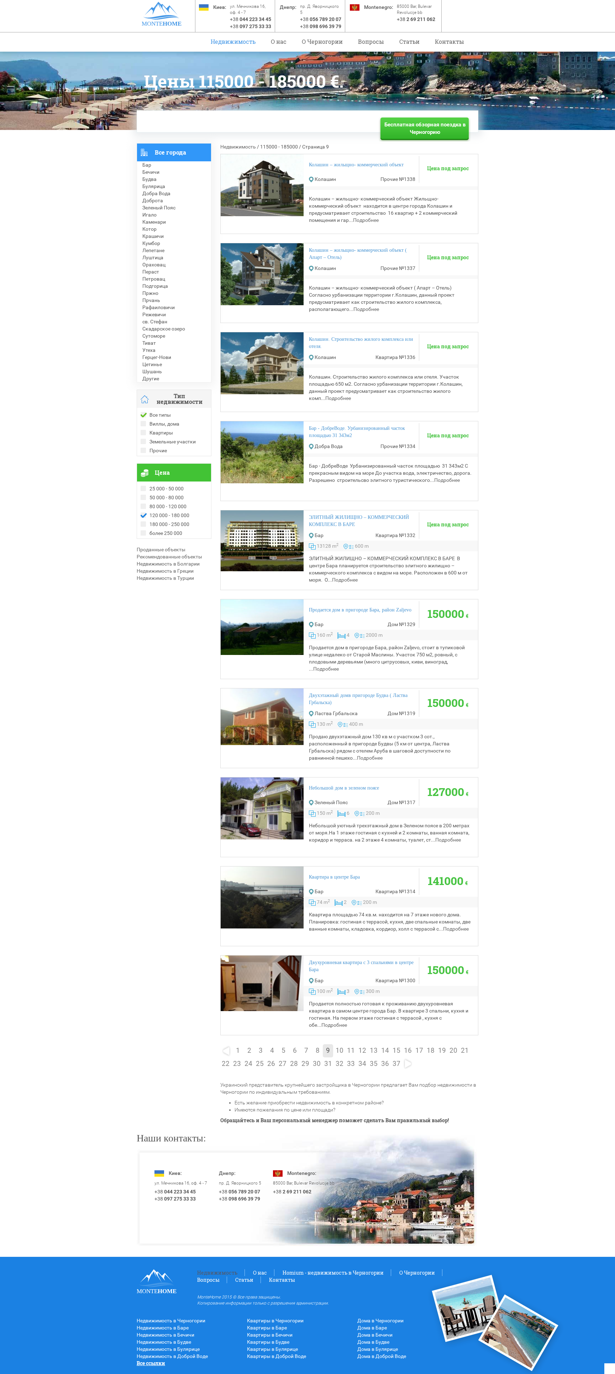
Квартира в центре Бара (334, 877)
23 (237, 1064)
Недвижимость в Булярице (168, 1349)
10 (339, 1051)
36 (385, 1064)
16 (408, 1051)
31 (328, 1064)
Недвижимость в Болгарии (168, 564)
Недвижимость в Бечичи (165, 1335)
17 (419, 1051)
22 (226, 1064)
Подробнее (366, 220)
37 (396, 1064)
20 (453, 1051)
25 (260, 1064)
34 (362, 1064)
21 (465, 1051)
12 (362, 1051)
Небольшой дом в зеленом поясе (344, 788)
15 (396, 1051)
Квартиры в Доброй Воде (276, 1356)
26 (271, 1064)
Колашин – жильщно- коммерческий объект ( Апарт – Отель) (358, 254)
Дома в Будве (373, 1342)
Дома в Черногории (380, 1320)
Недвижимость (233, 41)
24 (248, 1064)
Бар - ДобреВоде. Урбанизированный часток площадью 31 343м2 (357, 432)
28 (294, 1064)
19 (442, 1051)
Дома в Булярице (377, 1349)
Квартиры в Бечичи (270, 1335)
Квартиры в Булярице (272, 1349)
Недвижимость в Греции (165, 571)
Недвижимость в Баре (163, 1328)
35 (374, 1064)
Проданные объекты (161, 549)
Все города (170, 152)
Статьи (409, 41)
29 (305, 1064)
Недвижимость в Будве (164, 1342)
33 (351, 1064)
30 (317, 1064)
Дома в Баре (372, 1328)
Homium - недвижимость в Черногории (333, 1272)
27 (283, 1064)
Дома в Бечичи (375, 1335)
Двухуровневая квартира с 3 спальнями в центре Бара (361, 966)
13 (374, 1051)
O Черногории (322, 41)
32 (339, 1064)
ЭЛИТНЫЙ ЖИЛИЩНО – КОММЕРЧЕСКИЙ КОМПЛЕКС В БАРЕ (359, 521)
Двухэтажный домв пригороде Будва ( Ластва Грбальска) (358, 699)
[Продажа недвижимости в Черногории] (161, 11)
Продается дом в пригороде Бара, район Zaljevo (360, 610)
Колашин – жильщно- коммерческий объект (356, 164)
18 (431, 1051)
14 (385, 1051)
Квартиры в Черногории (275, 1320)
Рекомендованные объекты (169, 557)
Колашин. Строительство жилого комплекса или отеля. (361, 343)
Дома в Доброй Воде (381, 1356)
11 (351, 1051)
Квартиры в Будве (268, 1342)
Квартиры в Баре (267, 1328)
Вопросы (371, 41)
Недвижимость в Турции (165, 578)
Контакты (449, 41)
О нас (279, 41)
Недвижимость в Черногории (171, 1320)
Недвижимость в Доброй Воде (172, 1356)
